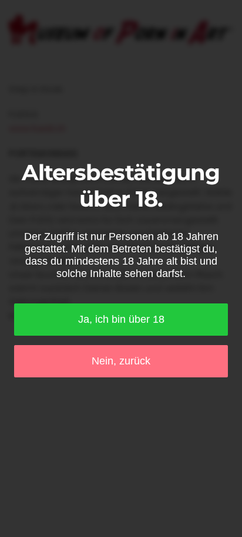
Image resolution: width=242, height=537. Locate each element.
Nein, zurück (121, 361)
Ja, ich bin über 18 (121, 319)
